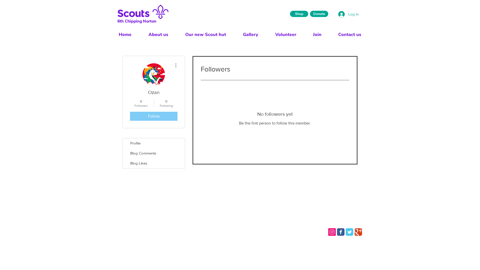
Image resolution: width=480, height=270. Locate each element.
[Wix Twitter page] (349, 232)
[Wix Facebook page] (340, 232)
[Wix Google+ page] (358, 232)
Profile (135, 143)
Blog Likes (138, 163)
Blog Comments (143, 153)
